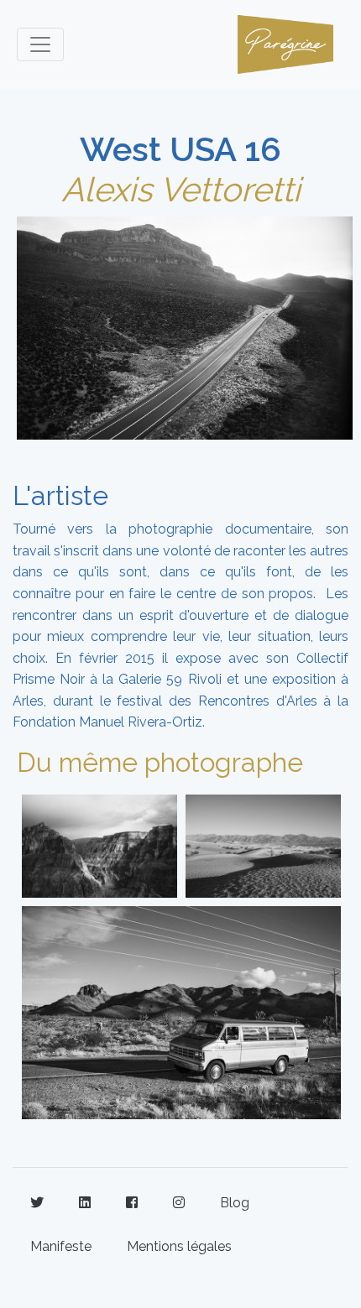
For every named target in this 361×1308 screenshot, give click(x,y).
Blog (234, 1203)
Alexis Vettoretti (181, 189)
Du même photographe (160, 762)
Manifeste (61, 1246)
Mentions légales (179, 1246)
